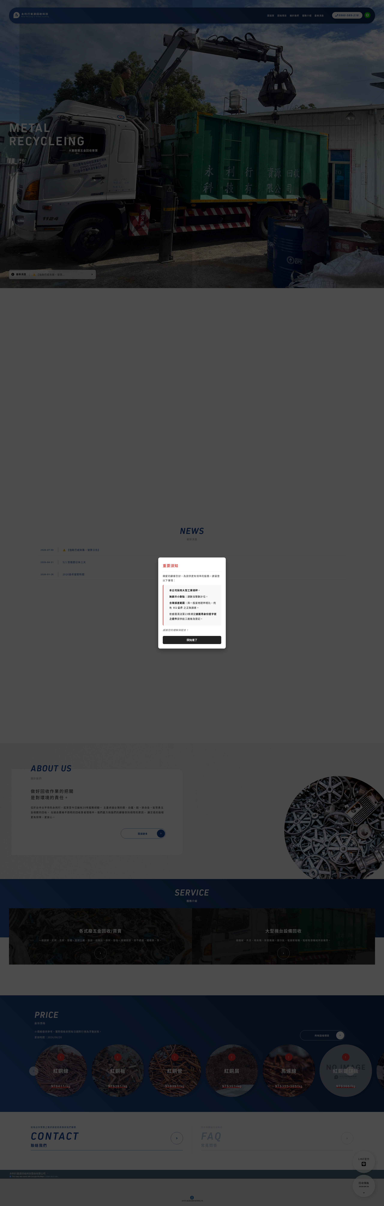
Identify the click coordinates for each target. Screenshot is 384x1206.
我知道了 (192, 639)
